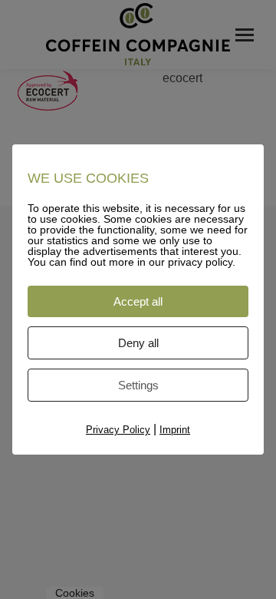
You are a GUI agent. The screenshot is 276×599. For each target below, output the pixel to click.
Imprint (174, 429)
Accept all (138, 301)
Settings (138, 385)
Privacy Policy (118, 429)
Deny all (138, 342)
